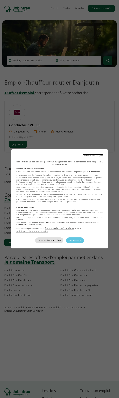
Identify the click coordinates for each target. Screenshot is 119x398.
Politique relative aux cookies (32, 231)
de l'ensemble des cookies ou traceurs (52, 175)
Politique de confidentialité (59, 228)
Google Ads (65, 210)
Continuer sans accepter (93, 155)
